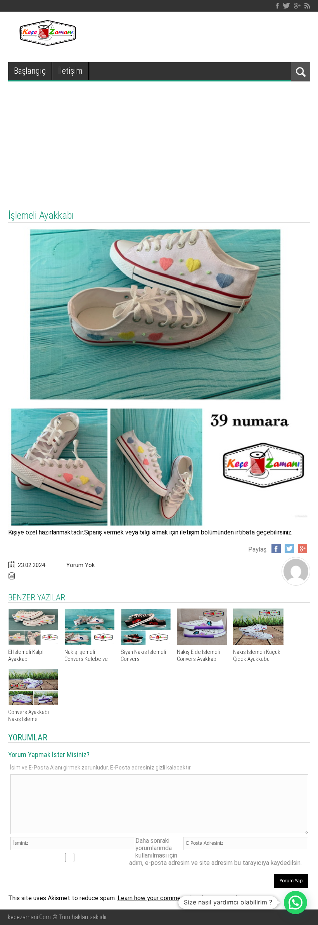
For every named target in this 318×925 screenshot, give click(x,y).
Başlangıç (30, 71)
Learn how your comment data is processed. (178, 898)
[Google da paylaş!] (302, 548)
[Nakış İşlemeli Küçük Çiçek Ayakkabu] (258, 643)
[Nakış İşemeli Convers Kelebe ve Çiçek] (89, 643)
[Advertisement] (159, 139)
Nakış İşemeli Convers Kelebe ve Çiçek (86, 658)
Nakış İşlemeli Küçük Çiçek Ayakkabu (256, 655)
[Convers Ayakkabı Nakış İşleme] (33, 703)
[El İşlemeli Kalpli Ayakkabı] (33, 643)
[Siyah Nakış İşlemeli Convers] (146, 643)
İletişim (70, 71)
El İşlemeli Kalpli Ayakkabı (26, 655)
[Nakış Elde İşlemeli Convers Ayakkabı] (202, 643)
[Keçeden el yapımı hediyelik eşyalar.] (47, 43)
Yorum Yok (80, 565)
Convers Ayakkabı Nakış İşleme (28, 716)
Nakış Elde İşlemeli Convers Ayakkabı (198, 655)
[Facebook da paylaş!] (276, 548)
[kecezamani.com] (296, 583)
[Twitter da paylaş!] (289, 548)
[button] (295, 902)
